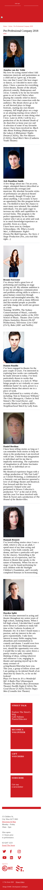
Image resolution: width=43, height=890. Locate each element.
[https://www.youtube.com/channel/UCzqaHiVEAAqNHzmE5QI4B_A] (4, 857)
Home (5, 26)
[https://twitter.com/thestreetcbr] (4, 851)
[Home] (11, 17)
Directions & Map (9, 822)
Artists (10, 26)
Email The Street (8, 845)
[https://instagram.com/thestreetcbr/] (19, 851)
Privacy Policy (20, 882)
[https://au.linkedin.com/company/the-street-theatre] (11, 857)
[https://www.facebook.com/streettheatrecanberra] (11, 851)
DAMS (9, 887)
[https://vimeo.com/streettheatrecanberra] (19, 857)
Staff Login (17, 3)
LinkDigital (24, 887)
